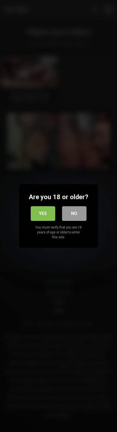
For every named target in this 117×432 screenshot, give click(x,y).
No (74, 213)
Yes (43, 213)
